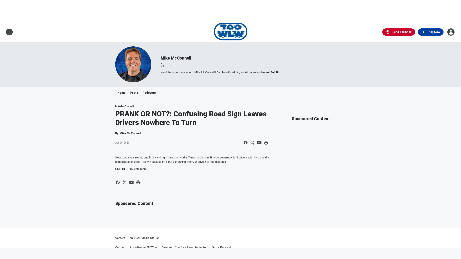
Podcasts (149, 92)
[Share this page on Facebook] (245, 142)
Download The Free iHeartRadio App (184, 247)
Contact (120, 247)
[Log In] (451, 32)
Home (121, 92)
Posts (134, 92)
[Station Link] (230, 32)
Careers (120, 238)
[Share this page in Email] (259, 142)
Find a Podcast (221, 247)
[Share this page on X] (252, 142)
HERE (125, 169)
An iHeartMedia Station (144, 238)
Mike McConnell (176, 58)
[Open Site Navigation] (9, 32)
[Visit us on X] (163, 65)
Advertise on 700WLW (143, 247)
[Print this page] (266, 142)
